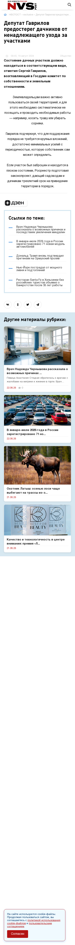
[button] (15, 203)
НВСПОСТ (15, 15)
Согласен (17, 934)
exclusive (28, 15)
